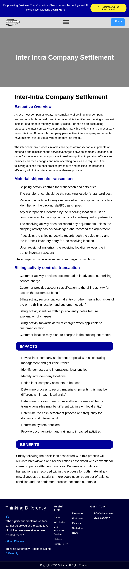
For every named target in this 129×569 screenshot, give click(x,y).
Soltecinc (62, 565)
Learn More (57, 9)
